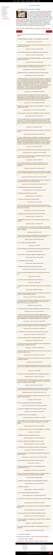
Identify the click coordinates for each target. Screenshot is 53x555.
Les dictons (4, 14)
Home (14, 1)
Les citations (4, 8)
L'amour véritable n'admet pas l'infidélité (39, 536)
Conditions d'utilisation (43, 548)
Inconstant (31, 541)
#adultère (38, 28)
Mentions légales (43, 550)
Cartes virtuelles (24, 547)
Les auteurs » (49, 31)
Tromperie (36, 541)
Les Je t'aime (4, 16)
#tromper (31, 28)
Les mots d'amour (5, 7)
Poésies (18, 1)
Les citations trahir (20, 541)
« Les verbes (19, 31)
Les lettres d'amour (6, 18)
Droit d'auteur (44, 545)
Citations (23, 1)
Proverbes (33, 1)
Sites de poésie (25, 545)
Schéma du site (25, 548)
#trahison (42, 28)
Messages (28, 1)
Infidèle (26, 541)
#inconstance (47, 28)
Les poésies (4, 10)
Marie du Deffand (44, 12)
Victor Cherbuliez (47, 13)
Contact (25, 550)
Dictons (38, 1)
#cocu (34, 28)
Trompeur (42, 541)
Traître (46, 541)
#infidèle (27, 28)
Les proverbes (4, 12)
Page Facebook (43, 547)
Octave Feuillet (19, 20)
